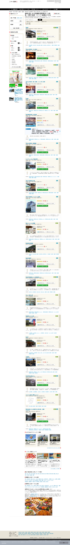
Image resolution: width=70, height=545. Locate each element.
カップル (26, 480)
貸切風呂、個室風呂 (28, 481)
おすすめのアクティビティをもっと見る (53, 447)
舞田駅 (54, 391)
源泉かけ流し (56, 485)
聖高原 (47, 473)
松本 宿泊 (34, 45)
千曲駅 (30, 78)
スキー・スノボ (38, 486)
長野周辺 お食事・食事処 (52, 77)
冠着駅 (53, 45)
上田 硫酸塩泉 (35, 391)
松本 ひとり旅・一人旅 (41, 352)
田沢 (39, 473)
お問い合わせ (59, 537)
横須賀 (24, 534)
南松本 (34, 473)
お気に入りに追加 (51, 36)
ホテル (32, 485)
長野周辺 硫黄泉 (31, 139)
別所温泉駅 (47, 391)
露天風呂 (28, 485)
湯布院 (48, 533)
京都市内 (41, 534)
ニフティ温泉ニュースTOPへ (55, 468)
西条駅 (56, 352)
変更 (20, 24)
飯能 (32, 534)
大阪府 (37, 532)
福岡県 (49, 532)
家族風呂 (13, 62)
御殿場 (34, 534)
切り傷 (40, 480)
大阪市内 (37, 534)
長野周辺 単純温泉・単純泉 (38, 176)
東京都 (34, 532)
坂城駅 (30, 61)
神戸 (47, 534)
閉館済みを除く (44, 21)
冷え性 (40, 485)
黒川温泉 (44, 533)
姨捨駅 (30, 46)
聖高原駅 (55, 45)
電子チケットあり (30, 21)
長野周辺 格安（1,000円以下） (33, 429)
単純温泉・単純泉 (39, 481)
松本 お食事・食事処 (40, 45)
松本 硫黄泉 (30, 45)
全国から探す (19, 17)
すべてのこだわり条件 (16, 66)
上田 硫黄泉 (30, 391)
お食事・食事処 (36, 485)
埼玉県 (23, 532)
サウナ (52, 480)
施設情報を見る (41, 36)
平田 (32, 473)
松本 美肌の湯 (31, 352)
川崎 (21, 534)
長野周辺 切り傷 (36, 110)
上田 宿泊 (39, 391)
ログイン (56, 2)
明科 (41, 473)
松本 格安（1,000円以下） (47, 45)
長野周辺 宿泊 (31, 77)
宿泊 (25, 485)
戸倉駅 (58, 77)
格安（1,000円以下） (45, 485)
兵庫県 (29, 532)
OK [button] (63, 542)
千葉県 (26, 532)
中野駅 (56, 391)
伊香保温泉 (37, 533)
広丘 (27, 473)
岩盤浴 (13, 59)
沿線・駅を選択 (16, 28)
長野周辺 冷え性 (36, 77)
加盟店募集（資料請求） (34, 537)
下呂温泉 (32, 533)
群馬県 (32, 532)
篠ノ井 (57, 473)
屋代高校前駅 (47, 429)
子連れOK (34, 481)
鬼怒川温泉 (51, 533)
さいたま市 (29, 534)
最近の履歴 (58, 1)
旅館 (42, 480)
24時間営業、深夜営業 (16, 56)
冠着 (50, 473)
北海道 (40, 532)
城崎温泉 (29, 533)
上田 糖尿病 (43, 391)
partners (22, 541)
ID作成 (60, 2)
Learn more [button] (4, 543)
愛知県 (46, 532)
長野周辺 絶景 (42, 94)
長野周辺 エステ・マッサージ (43, 77)
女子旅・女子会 (45, 481)
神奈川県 (20, 532)
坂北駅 (59, 45)
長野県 (43, 532)
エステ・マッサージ (47, 480)
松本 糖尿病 (35, 352)
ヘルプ (54, 537)
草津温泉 (20, 533)
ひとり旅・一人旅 (31, 480)
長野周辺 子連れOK (49, 239)
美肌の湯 (36, 480)
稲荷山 (54, 473)
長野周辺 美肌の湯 (36, 94)
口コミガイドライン (49, 537)
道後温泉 (40, 533)
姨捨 (52, 473)
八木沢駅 (50, 391)
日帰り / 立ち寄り (15, 37)
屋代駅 (43, 429)
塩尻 (25, 473)
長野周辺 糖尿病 (42, 139)
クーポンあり (37, 21)
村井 (30, 473)
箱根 (23, 533)
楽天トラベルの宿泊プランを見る (42, 38)
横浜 (19, 534)
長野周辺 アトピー (37, 139)
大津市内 (44, 534)
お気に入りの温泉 (50, 1)
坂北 (45, 473)
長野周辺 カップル (47, 110)
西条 (43, 473)
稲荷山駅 (40, 429)
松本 (37, 473)
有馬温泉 (25, 533)
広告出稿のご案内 (42, 537)
